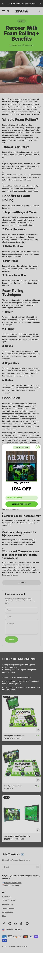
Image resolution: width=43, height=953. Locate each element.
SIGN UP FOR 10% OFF (21, 504)
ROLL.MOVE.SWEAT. (21, 447)
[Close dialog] (37, 447)
